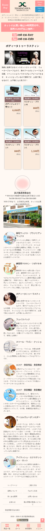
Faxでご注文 (32, 491)
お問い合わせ (33, 496)
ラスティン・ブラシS (12, 146)
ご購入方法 (33, 485)
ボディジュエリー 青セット (12, 105)
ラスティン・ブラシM (31, 103)
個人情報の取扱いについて (33, 503)
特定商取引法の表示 (12, 510)
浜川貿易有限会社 (22, 193)
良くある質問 (12, 496)
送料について (12, 491)
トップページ (12, 485)
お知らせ (12, 502)
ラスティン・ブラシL (31, 146)
